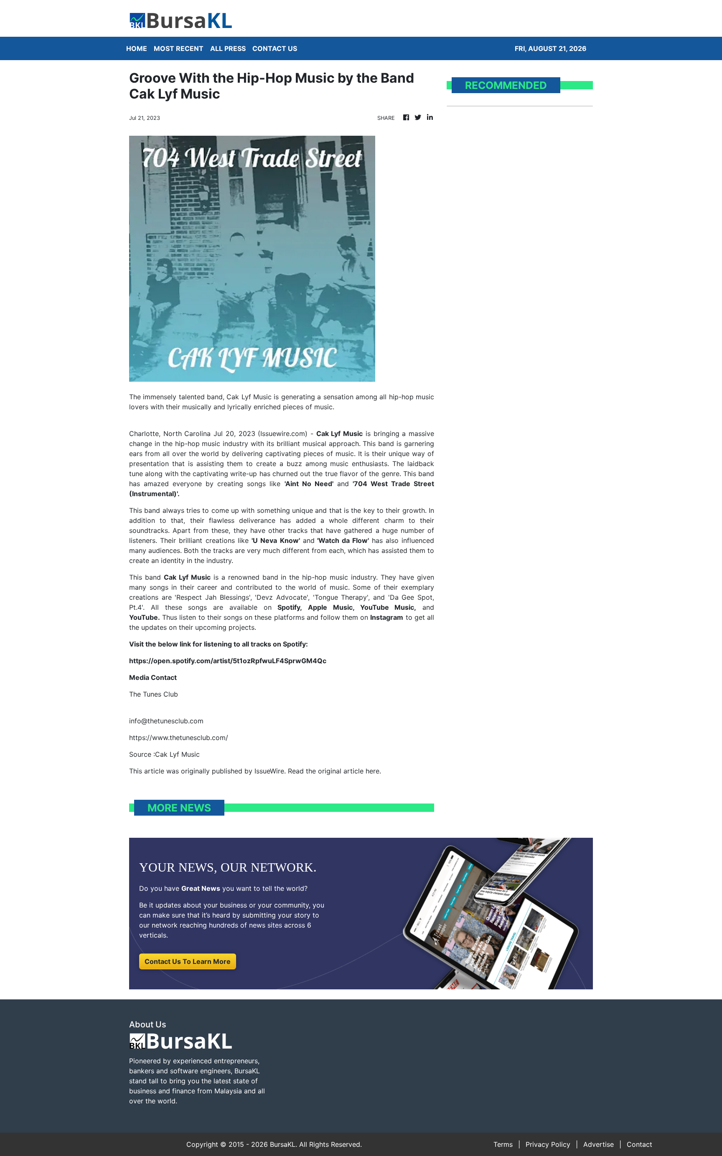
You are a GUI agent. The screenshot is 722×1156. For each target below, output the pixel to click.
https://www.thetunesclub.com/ (178, 737)
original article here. (349, 771)
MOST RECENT (178, 48)
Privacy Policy (548, 1144)
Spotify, (289, 607)
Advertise (598, 1144)
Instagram (386, 617)
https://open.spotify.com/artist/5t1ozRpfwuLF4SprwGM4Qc (227, 661)
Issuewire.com (282, 433)
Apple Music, (331, 607)
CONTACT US (274, 48)
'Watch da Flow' (343, 540)
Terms (503, 1144)
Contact (639, 1144)
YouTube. (144, 617)
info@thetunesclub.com (166, 721)
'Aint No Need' (309, 483)
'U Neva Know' (276, 540)
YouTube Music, (388, 607)
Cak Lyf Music (339, 433)
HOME (136, 48)
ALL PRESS (228, 48)
